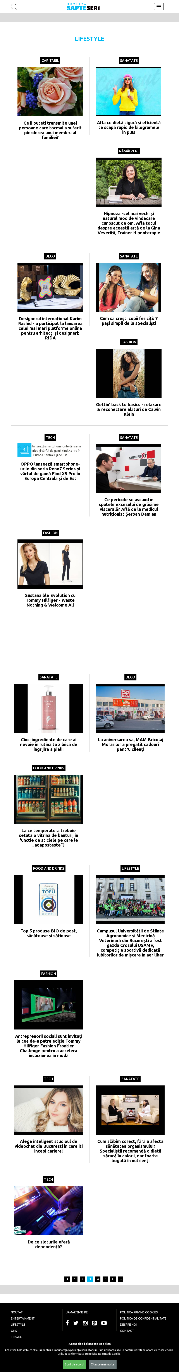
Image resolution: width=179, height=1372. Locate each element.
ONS (14, 1330)
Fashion (129, 342)
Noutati (17, 1312)
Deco (50, 256)
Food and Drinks (48, 768)
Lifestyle (130, 868)
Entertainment (23, 1318)
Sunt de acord (74, 1364)
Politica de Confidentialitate (143, 1318)
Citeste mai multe (102, 1364)
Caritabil (50, 61)
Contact (127, 1330)
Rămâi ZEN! (128, 151)
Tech (50, 438)
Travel (16, 1337)
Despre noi (128, 1324)
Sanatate (129, 61)
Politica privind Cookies (139, 1312)
